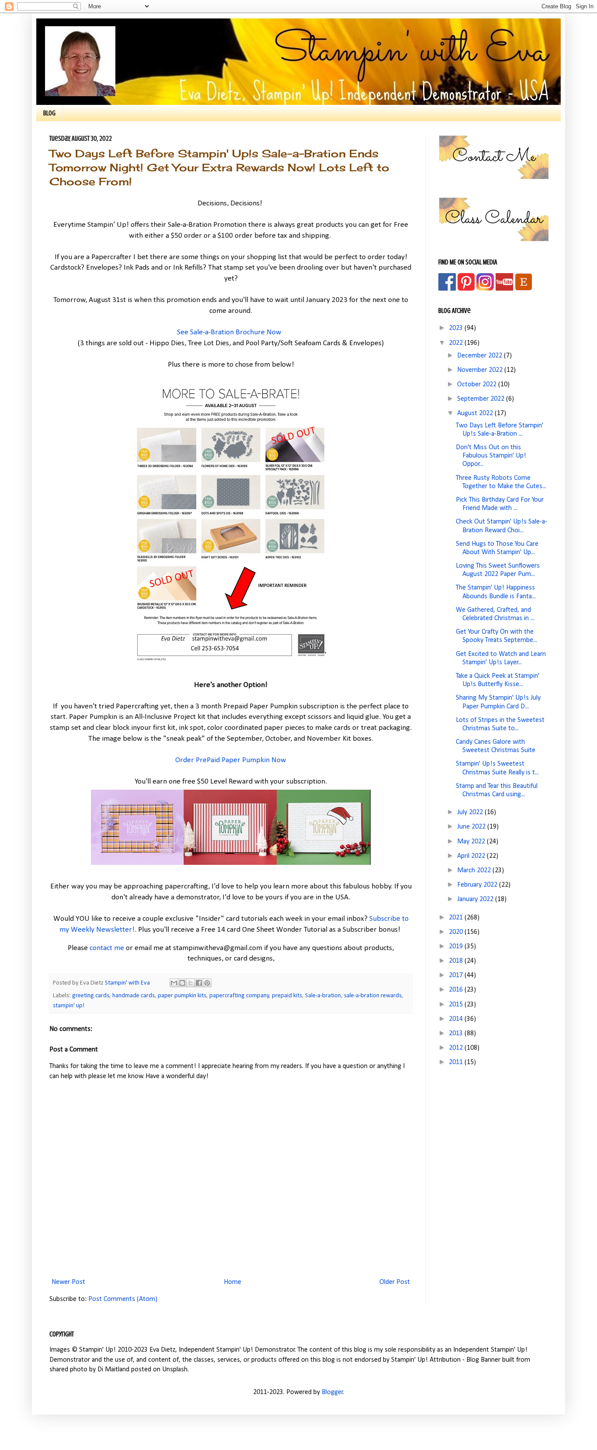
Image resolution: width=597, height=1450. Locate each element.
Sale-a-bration (323, 995)
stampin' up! (69, 1006)
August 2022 (476, 413)
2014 (457, 1019)
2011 (457, 1062)
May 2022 (472, 841)
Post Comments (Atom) (122, 1299)
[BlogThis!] (182, 982)
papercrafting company (239, 995)
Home (232, 1282)
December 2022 (480, 355)
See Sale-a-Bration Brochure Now (229, 332)
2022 (457, 343)
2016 (457, 989)
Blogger (332, 1392)
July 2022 (471, 812)
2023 (457, 328)
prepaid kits (287, 995)
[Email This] (174, 982)
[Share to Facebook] (198, 982)
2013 (457, 1033)
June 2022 (472, 826)
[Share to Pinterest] (207, 982)
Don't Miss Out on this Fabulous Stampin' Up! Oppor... (491, 456)
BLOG (49, 113)
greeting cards (90, 995)
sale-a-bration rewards (373, 995)
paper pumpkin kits (182, 995)
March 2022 (475, 870)
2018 (457, 960)
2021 (457, 917)
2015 (457, 1004)
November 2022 (480, 370)
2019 (457, 946)
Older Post (394, 1282)
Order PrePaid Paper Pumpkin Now (230, 760)
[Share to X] (190, 982)
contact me (107, 948)
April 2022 (472, 856)
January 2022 (476, 899)
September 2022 (481, 398)
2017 (457, 975)
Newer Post (68, 1282)
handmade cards (133, 995)
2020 (457, 932)
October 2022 (477, 384)
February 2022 (478, 884)
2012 (457, 1047)
